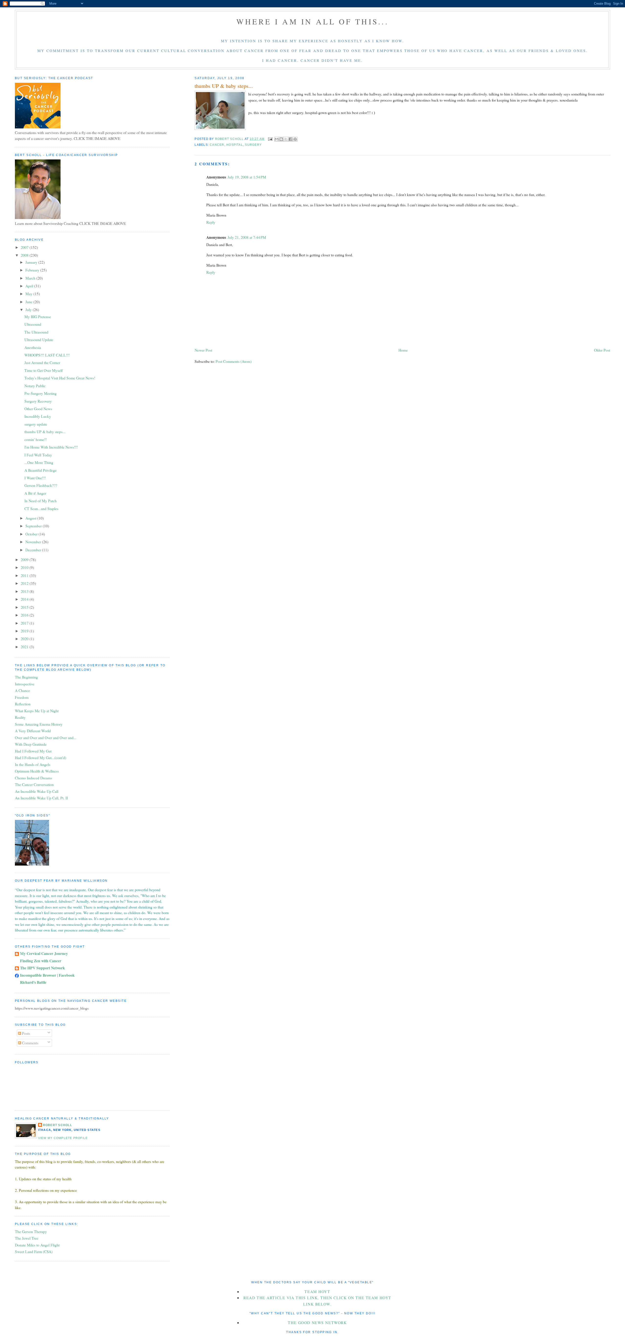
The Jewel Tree (26, 1238)
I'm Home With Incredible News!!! (51, 447)
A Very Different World (33, 730)
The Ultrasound (36, 332)
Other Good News (38, 408)
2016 (25, 614)
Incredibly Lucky (37, 416)
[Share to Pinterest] (295, 139)
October (32, 533)
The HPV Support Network (42, 968)
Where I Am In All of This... (312, 21)
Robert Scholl (57, 1125)
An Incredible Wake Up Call (36, 791)
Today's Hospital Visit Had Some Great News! (59, 377)
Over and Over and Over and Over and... (45, 737)
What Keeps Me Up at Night (37, 710)
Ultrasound (32, 324)
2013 (25, 591)
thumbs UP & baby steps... (44, 431)
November (33, 541)
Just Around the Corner (42, 362)
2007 (25, 247)
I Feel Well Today (38, 454)
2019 (25, 630)
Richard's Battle (33, 982)
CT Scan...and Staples (41, 508)
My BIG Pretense (37, 316)
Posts (25, 1033)
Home (403, 350)
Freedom (22, 697)
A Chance (22, 690)
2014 (25, 599)
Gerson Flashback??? (40, 485)
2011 (25, 575)
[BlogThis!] (281, 139)
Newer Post (203, 350)
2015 (25, 607)
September (34, 525)
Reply (210, 222)
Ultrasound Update (38, 339)
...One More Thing (38, 462)
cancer (217, 144)
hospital (234, 144)
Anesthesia (32, 347)
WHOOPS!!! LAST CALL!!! (47, 354)
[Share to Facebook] (290, 139)
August (31, 518)
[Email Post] (270, 139)
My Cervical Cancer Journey (44, 953)
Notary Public (35, 385)
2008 (25, 255)
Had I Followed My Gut (33, 750)
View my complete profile (63, 1138)
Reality (20, 717)
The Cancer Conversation (34, 784)
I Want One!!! (35, 477)
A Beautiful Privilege (40, 470)
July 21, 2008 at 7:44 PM (247, 237)
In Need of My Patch (40, 500)
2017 (25, 623)
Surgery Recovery (38, 401)
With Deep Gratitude (31, 744)
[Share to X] (285, 139)
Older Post (602, 350)
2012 (25, 583)
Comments (29, 1042)
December (33, 549)
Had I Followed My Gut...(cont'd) (40, 757)
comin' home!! (35, 439)
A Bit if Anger (35, 493)
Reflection (23, 703)
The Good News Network (317, 1322)
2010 (25, 567)
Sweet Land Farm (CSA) (33, 1251)
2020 (25, 638)
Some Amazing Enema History (38, 724)
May (29, 293)
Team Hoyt (317, 1291)
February (32, 269)
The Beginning (26, 677)
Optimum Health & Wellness (37, 771)
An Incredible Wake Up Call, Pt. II (41, 797)
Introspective (24, 683)
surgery (253, 144)
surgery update (35, 424)
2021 (25, 646)
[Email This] (276, 139)
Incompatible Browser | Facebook (47, 975)
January (31, 262)
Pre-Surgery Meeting (40, 393)
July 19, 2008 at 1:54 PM (247, 176)
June (29, 301)
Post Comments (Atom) (233, 361)
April (29, 285)
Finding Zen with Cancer (40, 960)
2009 (25, 559)
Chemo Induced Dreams (33, 777)
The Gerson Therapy (31, 1231)
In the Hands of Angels (32, 764)
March (30, 278)
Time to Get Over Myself (43, 370)
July (29, 309)
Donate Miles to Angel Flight (37, 1244)
